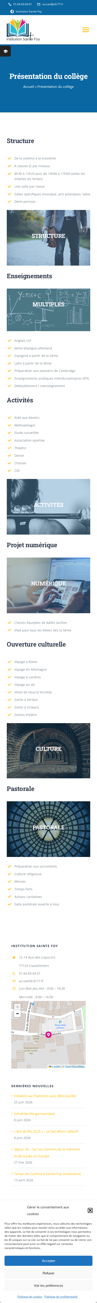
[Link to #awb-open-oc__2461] (5, 51)
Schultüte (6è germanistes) (34, 1113)
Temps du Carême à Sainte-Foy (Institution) (47, 1173)
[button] (90, 1210)
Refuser (48, 1273)
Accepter (48, 1261)
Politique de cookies (29, 1296)
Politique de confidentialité (61, 1296)
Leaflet (55, 1066)
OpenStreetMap (75, 1066)
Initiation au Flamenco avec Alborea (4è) (45, 1095)
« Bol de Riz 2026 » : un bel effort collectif (46, 1131)
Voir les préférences (48, 1285)
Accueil (28, 86)
